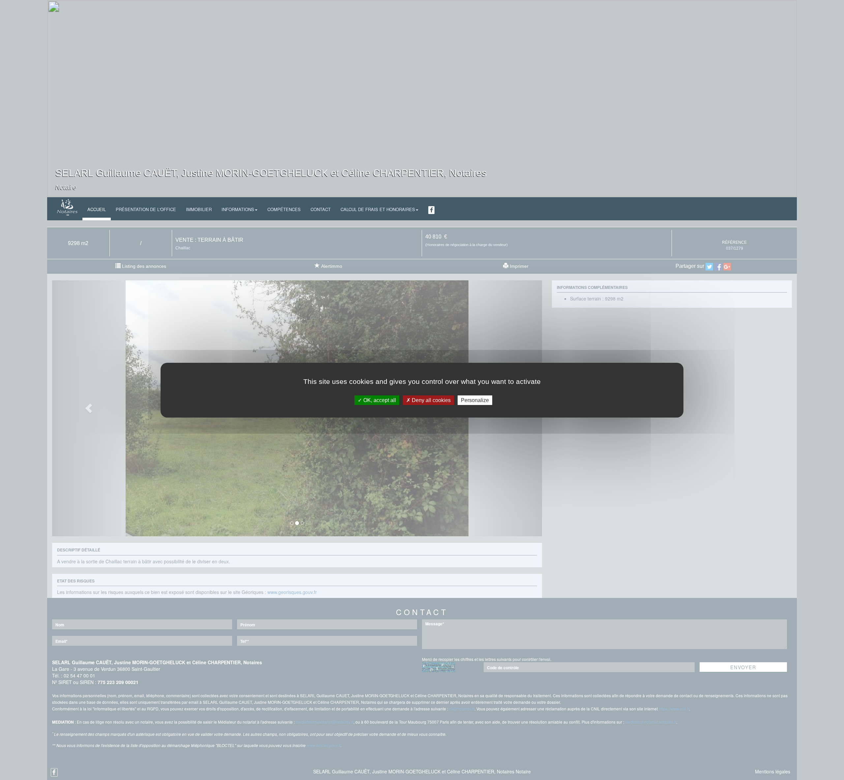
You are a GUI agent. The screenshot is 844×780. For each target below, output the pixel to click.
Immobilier (199, 209)
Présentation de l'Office (146, 209)
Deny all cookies (430, 400)
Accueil (96, 209)
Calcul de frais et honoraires (378, 209)
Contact (321, 209)
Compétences (284, 209)
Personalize (475, 400)
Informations (238, 209)
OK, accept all (379, 400)
